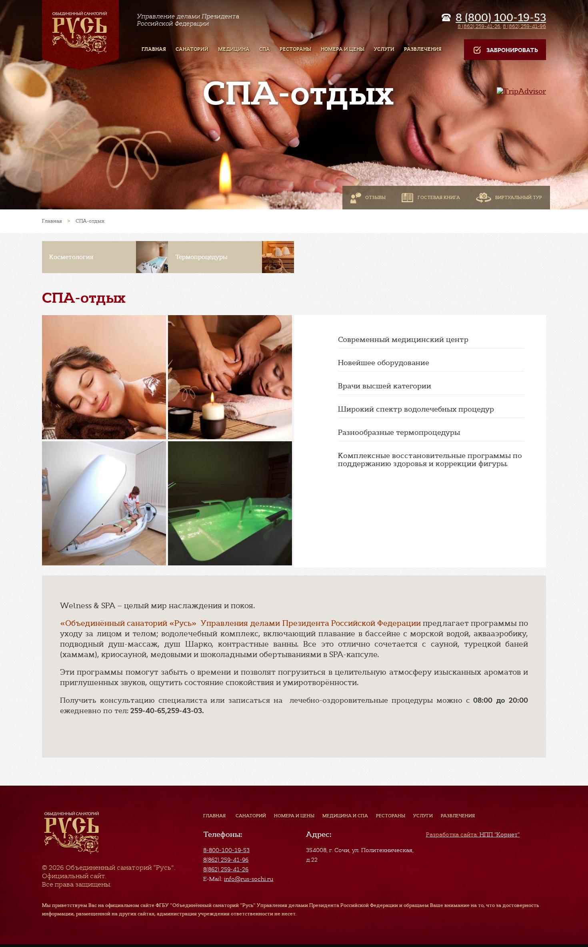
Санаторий (251, 815)
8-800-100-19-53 (226, 850)
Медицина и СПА (345, 815)
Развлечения (458, 815)
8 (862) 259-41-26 (479, 26)
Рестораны (390, 815)
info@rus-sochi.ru (248, 879)
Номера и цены (294, 815)
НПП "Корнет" (473, 834)
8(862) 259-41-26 (225, 869)
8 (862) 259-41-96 (524, 26)
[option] (105, 257)
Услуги (423, 815)
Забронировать (512, 50)
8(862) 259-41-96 (225, 859)
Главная (214, 815)
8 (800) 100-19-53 (501, 17)
